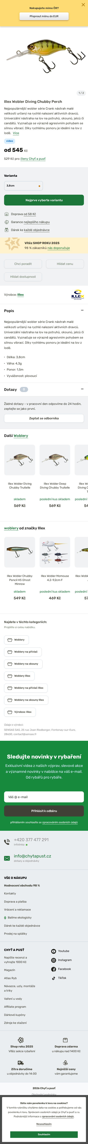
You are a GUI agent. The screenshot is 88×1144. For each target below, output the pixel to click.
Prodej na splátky (15, 933)
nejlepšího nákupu (37, 222)
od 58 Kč (30, 214)
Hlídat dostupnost (23, 277)
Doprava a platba (15, 901)
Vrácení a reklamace (17, 909)
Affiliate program (15, 1006)
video (9, 141)
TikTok (62, 978)
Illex (20, 295)
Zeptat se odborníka (44, 418)
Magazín (9, 970)
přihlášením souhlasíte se (44, 822)
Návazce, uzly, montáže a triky (19, 988)
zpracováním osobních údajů (60, 822)
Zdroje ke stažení (15, 1023)
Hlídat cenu (65, 264)
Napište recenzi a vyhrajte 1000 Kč (15, 960)
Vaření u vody (13, 999)
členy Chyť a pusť (32, 159)
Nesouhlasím (44, 1124)
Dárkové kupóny (14, 1014)
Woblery (21, 435)
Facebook (63, 969)
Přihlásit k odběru (44, 811)
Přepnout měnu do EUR (44, 16)
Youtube (63, 951)
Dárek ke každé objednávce (22, 925)
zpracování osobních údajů (58, 1116)
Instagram (63, 960)
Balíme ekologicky (20, 917)
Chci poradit (23, 264)
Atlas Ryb (10, 978)
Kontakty (10, 893)
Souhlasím (44, 1134)
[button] (83, 56)
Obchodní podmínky (44, 1094)
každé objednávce (37, 230)
